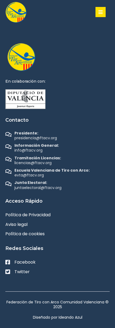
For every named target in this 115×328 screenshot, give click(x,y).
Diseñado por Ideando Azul (57, 317)
